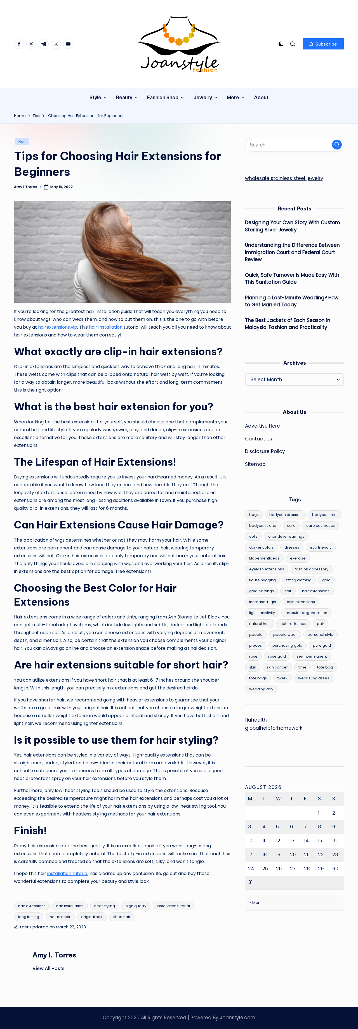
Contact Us (258, 438)
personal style (320, 634)
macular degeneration (306, 612)
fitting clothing (299, 580)
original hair (92, 916)
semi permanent (311, 656)
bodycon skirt (324, 514)
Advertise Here (262, 426)
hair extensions (32, 906)
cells (253, 536)
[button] (323, 44)
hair (287, 591)
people (256, 634)
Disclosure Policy (265, 451)
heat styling (104, 906)
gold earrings (261, 591)
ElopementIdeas (264, 558)
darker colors (261, 547)
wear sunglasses (313, 678)
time (302, 667)
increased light (262, 601)
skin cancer (277, 667)
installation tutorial (67, 873)
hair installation (106, 327)
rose (253, 656)
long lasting (28, 916)
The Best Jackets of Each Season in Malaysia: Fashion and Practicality (287, 324)
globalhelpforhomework (273, 728)
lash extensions (301, 601)
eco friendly (320, 547)
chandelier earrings (286, 536)
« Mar (254, 902)
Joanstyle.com (237, 1017)
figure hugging (262, 580)
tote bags (258, 678)
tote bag (325, 667)
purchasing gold (287, 645)
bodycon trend (262, 525)
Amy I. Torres (54, 955)
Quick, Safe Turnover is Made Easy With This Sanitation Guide (292, 279)
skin (252, 667)
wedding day (261, 689)
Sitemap (255, 464)
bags (254, 514)
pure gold (322, 645)
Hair (22, 141)
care (291, 525)
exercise (298, 558)
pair (320, 623)
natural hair (60, 916)
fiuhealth (256, 720)
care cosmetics (320, 525)
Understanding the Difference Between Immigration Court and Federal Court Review (292, 252)
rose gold (277, 656)
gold (326, 580)
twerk (282, 678)
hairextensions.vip (57, 327)
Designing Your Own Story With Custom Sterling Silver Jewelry (292, 226)
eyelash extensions (266, 569)
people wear (285, 634)
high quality (136, 906)
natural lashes (293, 623)
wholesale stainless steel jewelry (284, 178)
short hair (121, 916)
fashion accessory (311, 569)
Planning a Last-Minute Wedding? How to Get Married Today (291, 301)
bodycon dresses (285, 514)
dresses (291, 547)
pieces (255, 645)
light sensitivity (262, 612)
